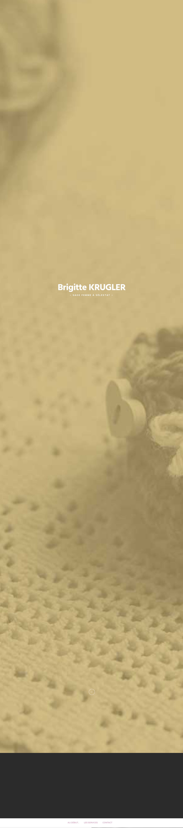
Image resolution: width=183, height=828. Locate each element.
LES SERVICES (91, 822)
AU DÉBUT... (73, 822)
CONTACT (107, 822)
